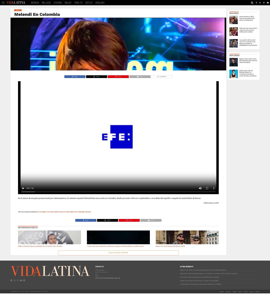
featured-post (72, 212)
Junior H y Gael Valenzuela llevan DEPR (170, 246)
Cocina (58, 2)
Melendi (81, 212)
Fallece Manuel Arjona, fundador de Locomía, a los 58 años (40, 246)
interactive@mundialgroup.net (107, 278)
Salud (68, 2)
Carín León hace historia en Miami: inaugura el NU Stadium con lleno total (115, 246)
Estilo (88, 2)
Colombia (42, 212)
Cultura (50, 212)
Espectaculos (59, 212)
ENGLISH (99, 2)
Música (35, 2)
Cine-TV (78, 2)
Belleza (46, 2)
